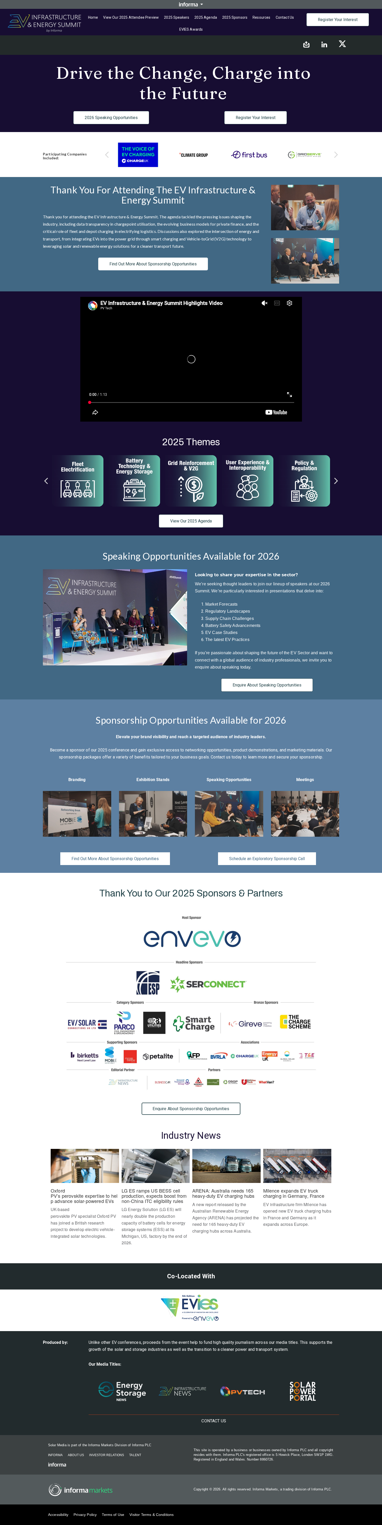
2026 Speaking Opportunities (111, 117)
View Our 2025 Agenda (191, 521)
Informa (55, 1455)
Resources (261, 17)
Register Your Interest (338, 19)
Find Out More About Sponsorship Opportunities (153, 263)
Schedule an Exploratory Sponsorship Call (267, 858)
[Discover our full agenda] (191, 481)
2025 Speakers (176, 17)
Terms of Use (113, 1515)
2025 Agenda (205, 17)
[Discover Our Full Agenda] (134, 481)
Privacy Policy (85, 1515)
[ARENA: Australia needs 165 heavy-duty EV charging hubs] (226, 1194)
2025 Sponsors (234, 17)
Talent (135, 1455)
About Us (76, 1455)
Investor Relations (106, 1455)
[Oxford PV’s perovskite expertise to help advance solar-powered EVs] (85, 1197)
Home (93, 17)
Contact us (285, 17)
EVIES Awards (191, 29)
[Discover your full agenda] (304, 481)
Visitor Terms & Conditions (151, 1515)
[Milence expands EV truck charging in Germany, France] (297, 1191)
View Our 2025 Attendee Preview (131, 17)
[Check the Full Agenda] (77, 481)
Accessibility (58, 1515)
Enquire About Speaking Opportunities (267, 685)
